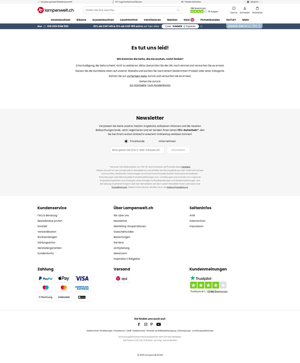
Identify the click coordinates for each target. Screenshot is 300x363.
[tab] (74, 233)
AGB (192, 215)
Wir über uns (121, 215)
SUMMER (180, 26)
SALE (187, 20)
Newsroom (120, 253)
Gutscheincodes (124, 231)
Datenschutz (197, 221)
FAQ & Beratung (47, 215)
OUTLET (231, 20)
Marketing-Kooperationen (130, 226)
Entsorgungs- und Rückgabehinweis (195, 330)
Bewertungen (122, 237)
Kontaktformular (119, 187)
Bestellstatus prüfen (50, 221)
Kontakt (42, 226)
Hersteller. (186, 167)
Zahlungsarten (46, 242)
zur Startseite (138, 85)
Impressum (196, 226)
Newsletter (120, 221)
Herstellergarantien (50, 248)
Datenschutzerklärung (177, 187)
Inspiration (120, 259)
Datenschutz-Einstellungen (99, 330)
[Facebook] (141, 324)
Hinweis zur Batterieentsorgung (161, 330)
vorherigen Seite (137, 76)
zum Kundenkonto (159, 85)
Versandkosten (47, 231)
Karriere (119, 242)
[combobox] (133, 10)
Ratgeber (134, 259)
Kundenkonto (46, 253)
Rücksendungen (47, 237)
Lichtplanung (121, 248)
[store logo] (56, 10)
